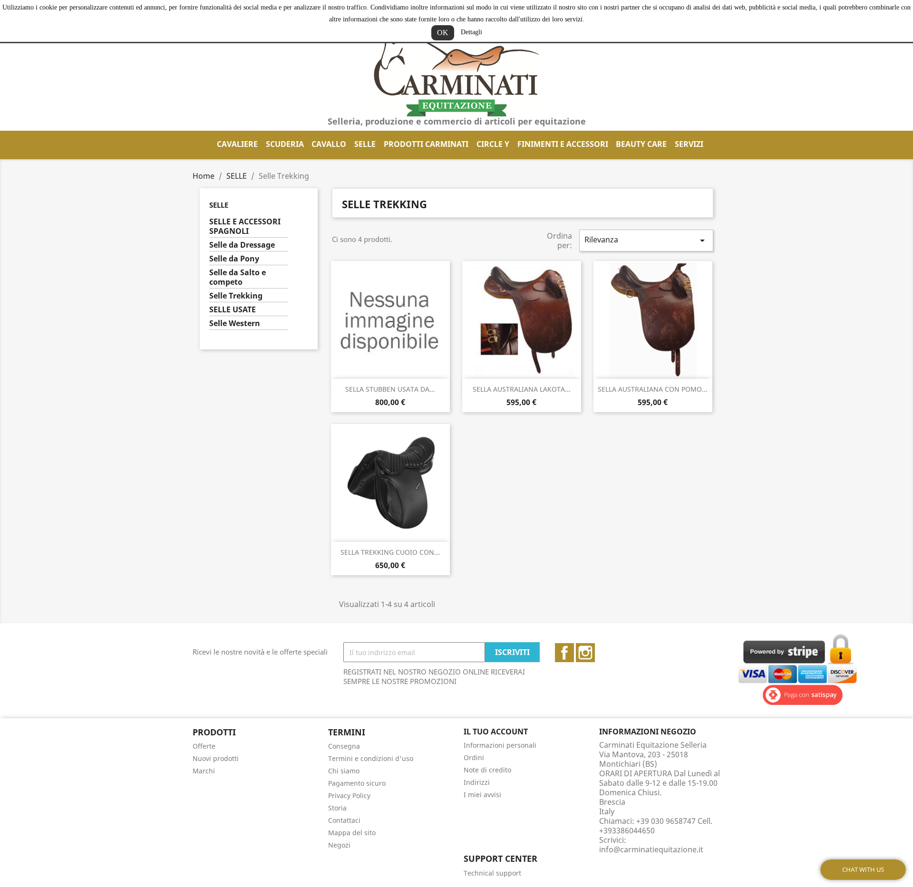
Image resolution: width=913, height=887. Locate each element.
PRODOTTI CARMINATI (426, 144)
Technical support (492, 872)
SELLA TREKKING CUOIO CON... (390, 552)
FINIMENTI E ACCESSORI (562, 144)
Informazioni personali (500, 745)
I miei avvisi (482, 794)
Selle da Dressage (242, 245)
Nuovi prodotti (216, 758)
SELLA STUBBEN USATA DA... (390, 389)
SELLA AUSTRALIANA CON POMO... (653, 389)
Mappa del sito (352, 832)
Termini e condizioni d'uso (370, 758)
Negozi (339, 844)
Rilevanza (646, 240)
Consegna (344, 746)
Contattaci (344, 820)
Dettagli (471, 32)
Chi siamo (343, 770)
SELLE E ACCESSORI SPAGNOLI (245, 226)
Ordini (474, 757)
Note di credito (487, 769)
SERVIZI (689, 144)
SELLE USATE (232, 310)
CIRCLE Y (492, 144)
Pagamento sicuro (357, 783)
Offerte (204, 746)
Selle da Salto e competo (237, 277)
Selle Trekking (235, 296)
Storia (337, 807)
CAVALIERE (237, 144)
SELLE (365, 144)
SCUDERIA (285, 144)
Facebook (564, 652)
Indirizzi (477, 782)
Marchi (204, 770)
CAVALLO (328, 144)
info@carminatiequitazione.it (651, 849)
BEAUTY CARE (641, 144)
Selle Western (234, 323)
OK (442, 33)
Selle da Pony (234, 259)
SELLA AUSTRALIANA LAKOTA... (522, 389)
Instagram (585, 652)
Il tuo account (496, 731)
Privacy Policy (349, 795)
